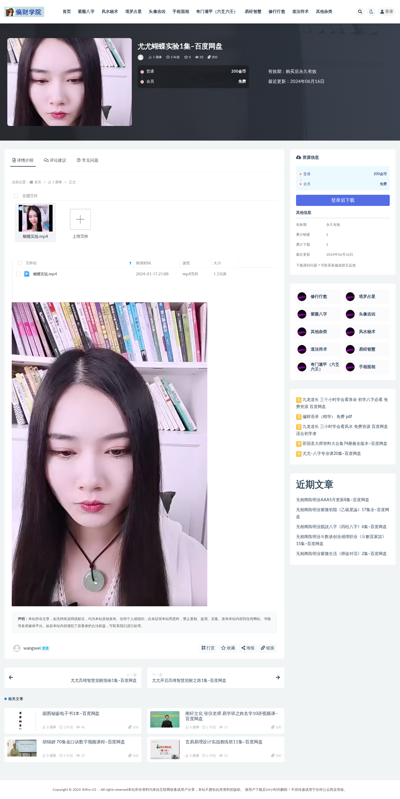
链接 (269, 648)
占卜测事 (155, 57)
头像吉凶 (157, 12)
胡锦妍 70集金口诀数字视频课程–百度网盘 (83, 742)
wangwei (36, 648)
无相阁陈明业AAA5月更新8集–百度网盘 (332, 500)
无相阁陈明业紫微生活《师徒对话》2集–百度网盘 (341, 554)
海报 (249, 648)
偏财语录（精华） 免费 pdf (327, 417)
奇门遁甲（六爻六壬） (217, 12)
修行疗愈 (277, 12)
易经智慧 (253, 12)
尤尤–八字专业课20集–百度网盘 (331, 454)
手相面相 (180, 12)
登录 (389, 12)
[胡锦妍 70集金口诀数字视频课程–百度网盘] (22, 748)
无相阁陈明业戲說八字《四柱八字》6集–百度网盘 (341, 527)
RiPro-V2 (89, 789)
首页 (67, 12)
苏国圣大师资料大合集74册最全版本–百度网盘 (344, 444)
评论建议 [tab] (58, 160)
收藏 (230, 648)
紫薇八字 (86, 12)
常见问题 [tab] (90, 160)
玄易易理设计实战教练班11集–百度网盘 (223, 742)
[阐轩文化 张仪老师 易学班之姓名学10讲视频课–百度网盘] (165, 719)
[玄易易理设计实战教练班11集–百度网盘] (165, 750)
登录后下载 (343, 200)
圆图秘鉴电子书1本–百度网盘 (71, 713)
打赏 (210, 648)
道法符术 (300, 12)
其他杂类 (324, 12)
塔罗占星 (133, 12)
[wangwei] (141, 57)
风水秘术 (110, 12)
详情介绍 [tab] (25, 160)
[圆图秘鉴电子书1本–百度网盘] (22, 724)
